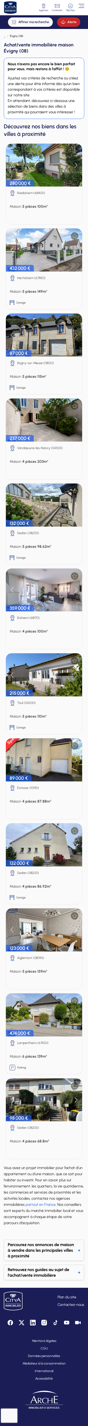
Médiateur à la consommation (44, 1363)
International (44, 1371)
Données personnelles (44, 1356)
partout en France (41, 1204)
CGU (44, 1348)
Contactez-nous (70, 1304)
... (4, 36)
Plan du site (66, 1297)
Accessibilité (44, 1379)
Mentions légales (44, 1341)
